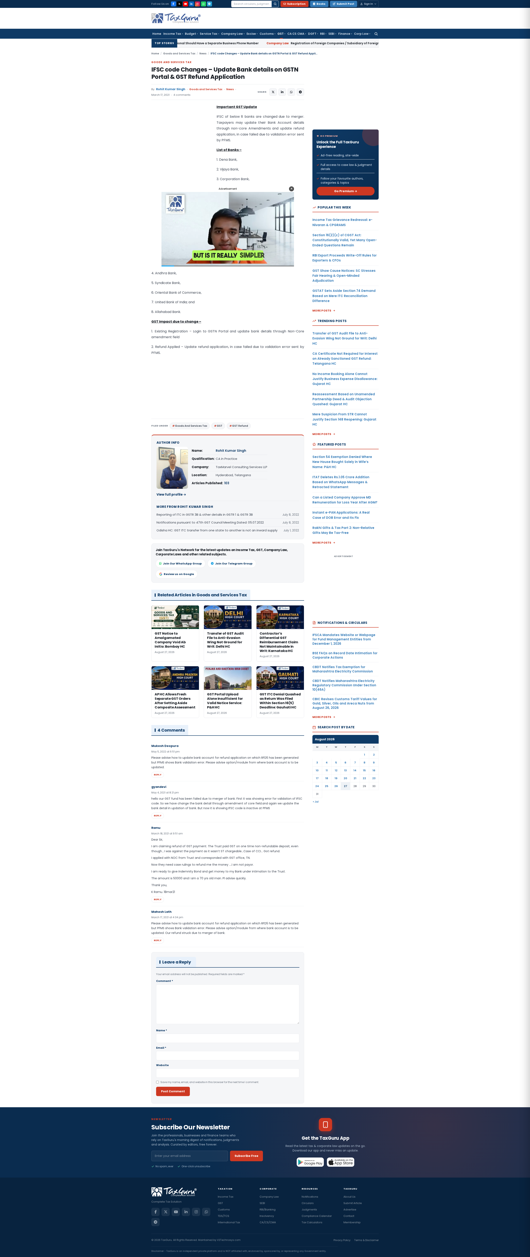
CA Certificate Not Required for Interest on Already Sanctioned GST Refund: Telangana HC (345, 358)
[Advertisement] (182, 145)
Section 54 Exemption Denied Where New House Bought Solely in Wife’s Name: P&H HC (342, 462)
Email (161, 1048)
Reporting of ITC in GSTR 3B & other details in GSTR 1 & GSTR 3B (205, 514)
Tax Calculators (312, 1222)
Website (162, 1065)
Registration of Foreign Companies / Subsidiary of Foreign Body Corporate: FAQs (263, 43)
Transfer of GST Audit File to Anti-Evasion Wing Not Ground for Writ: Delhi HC (344, 338)
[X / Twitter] (179, 3)
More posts (321, 311)
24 (317, 786)
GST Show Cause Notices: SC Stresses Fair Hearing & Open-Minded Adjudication (344, 275)
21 (355, 778)
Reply (157, 774)
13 (345, 770)
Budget (190, 34)
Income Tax (172, 34)
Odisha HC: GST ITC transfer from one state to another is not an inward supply (217, 530)
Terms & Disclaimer (366, 1240)
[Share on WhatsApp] (291, 92)
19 (336, 778)
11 (327, 770)
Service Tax (208, 34)
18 (326, 778)
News (202, 53)
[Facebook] (173, 3)
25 (326, 786)
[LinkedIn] (191, 3)
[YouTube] (185, 3)
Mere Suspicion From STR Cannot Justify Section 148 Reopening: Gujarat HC (344, 419)
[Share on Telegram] (300, 92)
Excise (251, 34)
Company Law (232, 34)
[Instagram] (197, 3)
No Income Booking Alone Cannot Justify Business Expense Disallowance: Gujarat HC (344, 379)
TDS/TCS (223, 1216)
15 (364, 770)
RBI (322, 34)
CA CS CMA (295, 34)
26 (336, 786)
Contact (348, 1216)
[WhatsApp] (203, 3)
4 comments (181, 95)
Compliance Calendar (317, 1216)
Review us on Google (179, 574)
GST (280, 34)
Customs (267, 34)
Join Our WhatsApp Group (182, 564)
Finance (344, 34)
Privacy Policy (342, 1240)
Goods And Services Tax (191, 426)
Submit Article (352, 1203)
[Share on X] (273, 92)
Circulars (308, 1203)
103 (226, 483)
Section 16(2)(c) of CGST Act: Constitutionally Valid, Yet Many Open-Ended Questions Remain (344, 240)
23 (374, 778)
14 (355, 770)
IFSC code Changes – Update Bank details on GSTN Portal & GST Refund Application (224, 73)
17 (317, 778)
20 (345, 778)
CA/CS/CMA (268, 1222)
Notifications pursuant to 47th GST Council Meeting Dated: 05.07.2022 (210, 522)
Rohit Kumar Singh (170, 89)
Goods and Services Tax (179, 53)
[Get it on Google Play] (310, 1162)
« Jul (316, 801)
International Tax (229, 1222)
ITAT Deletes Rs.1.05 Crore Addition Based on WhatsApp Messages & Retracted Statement (340, 482)
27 (345, 786)
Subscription (296, 4)
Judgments (309, 1209)
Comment (164, 981)
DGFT (312, 34)
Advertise (349, 1209)
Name (161, 1030)
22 (364, 778)
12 (336, 770)
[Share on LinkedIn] (282, 92)
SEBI (331, 34)
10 (317, 770)
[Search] (275, 4)
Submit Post (345, 4)
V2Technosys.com (229, 1240)
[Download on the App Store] (341, 1162)
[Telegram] (209, 3)
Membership (352, 1222)
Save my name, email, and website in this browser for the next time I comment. (209, 1082)
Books (321, 4)
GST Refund (240, 426)
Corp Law (361, 34)
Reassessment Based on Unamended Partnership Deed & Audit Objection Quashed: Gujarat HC (343, 399)
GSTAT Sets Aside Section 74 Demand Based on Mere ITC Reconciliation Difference (344, 296)
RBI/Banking (268, 1209)
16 (373, 770)
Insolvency (267, 1216)
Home (156, 34)
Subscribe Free (246, 1156)
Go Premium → (345, 191)
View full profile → (171, 494)
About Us (349, 1197)
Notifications (310, 1197)
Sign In (368, 4)
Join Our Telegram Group (234, 564)
